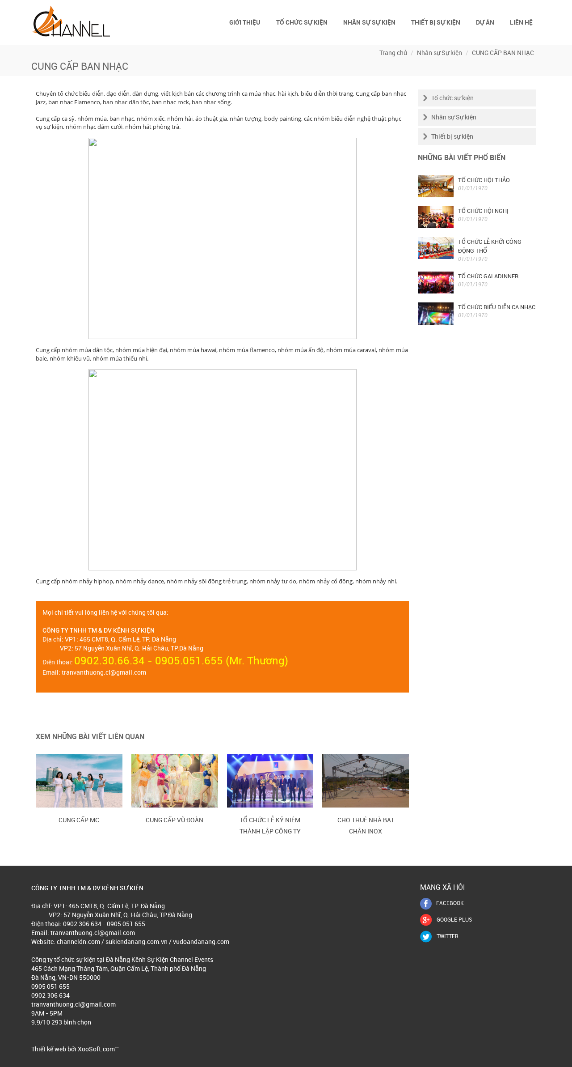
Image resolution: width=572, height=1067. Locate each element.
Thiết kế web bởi (53, 1049)
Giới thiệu (245, 22)
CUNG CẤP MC (79, 820)
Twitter (447, 935)
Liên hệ (521, 22)
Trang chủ (393, 52)
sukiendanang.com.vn (136, 941)
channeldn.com (78, 941)
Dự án (485, 22)
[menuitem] (245, 22)
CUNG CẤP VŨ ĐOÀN (174, 820)
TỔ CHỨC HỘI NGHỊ (483, 211)
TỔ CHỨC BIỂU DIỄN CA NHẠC (496, 307)
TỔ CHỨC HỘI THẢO (484, 180)
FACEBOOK (450, 902)
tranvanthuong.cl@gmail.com (104, 672)
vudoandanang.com (201, 941)
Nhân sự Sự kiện (369, 22)
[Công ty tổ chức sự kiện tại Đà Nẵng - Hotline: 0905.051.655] (71, 21)
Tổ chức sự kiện (302, 22)
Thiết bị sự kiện (435, 22)
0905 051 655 (50, 986)
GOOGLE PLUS (454, 919)
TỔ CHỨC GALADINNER (488, 276)
